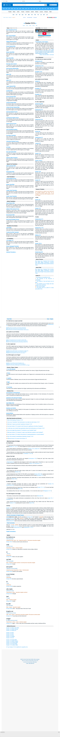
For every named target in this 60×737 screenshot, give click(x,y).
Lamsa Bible (8, 227)
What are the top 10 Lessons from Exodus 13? (17, 438)
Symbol (48, 263)
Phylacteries (46, 262)
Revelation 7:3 (38, 88)
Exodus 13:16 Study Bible (11, 639)
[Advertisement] (31, 310)
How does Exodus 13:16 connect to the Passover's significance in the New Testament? (25, 426)
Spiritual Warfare (9, 413)
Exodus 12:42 (38, 171)
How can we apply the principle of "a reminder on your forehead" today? (21, 430)
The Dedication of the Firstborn (41, 41)
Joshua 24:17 (38, 143)
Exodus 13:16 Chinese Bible (12, 642)
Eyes (42, 261)
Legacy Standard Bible (11, 86)
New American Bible (10, 214)
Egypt (39, 261)
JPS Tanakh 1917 (9, 240)
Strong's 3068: (9, 608)
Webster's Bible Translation (12, 157)
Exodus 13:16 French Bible (11, 643)
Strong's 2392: (9, 593)
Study (30, 25)
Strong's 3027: (9, 564)
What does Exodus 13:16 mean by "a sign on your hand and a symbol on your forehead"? (25, 432)
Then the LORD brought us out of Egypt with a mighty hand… (17, 350)
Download (51, 54)
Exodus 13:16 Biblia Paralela (12, 641)
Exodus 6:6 (51, 483)
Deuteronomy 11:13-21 (28, 527)
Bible (4, 17)
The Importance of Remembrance (13, 392)
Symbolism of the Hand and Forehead (14, 397)
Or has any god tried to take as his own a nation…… (16, 352)
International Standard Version (12, 141)
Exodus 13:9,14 (38, 243)
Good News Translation (11, 135)
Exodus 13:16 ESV (10, 635)
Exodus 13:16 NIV (10, 632)
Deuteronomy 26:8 (39, 103)
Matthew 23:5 (38, 235)
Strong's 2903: (9, 571)
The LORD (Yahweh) (11, 369)
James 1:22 (31, 463)
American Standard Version (11, 111)
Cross (27, 25)
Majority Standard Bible (11, 165)
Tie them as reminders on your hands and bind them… (16, 327)
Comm (33, 25)
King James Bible (10, 58)
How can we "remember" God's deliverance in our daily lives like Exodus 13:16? (23, 422)
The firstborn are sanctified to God (43, 277)
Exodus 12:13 (38, 208)
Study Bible (9, 319)
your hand (46, 50)
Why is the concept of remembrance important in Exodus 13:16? (20, 436)
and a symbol (51, 50)
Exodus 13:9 (37, 180)
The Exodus (9, 387)
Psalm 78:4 (31, 502)
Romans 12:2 (17, 471)
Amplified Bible (9, 90)
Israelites (9, 378)
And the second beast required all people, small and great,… (17, 329)
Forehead (45, 261)
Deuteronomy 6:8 (38, 61)
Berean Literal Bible (10, 52)
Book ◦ (48, 319)
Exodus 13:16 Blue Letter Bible (12, 627)
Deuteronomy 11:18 (39, 65)
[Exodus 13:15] (1, 329)
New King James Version (11, 63)
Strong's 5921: (9, 556)
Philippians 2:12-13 (47, 490)
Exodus (7, 17)
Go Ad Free (2, 732)
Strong (45, 263)
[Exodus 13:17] (58, 329)
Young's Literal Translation (11, 190)
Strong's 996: (9, 578)
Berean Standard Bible (10, 46)
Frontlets (52, 261)
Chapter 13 (10, 17)
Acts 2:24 (20, 488)
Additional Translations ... (11, 252)
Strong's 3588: (9, 586)
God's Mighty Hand (10, 403)
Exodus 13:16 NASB (10, 636)
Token (36, 265)
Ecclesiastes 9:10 (32, 458)
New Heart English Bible (11, 151)
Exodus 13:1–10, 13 (13, 446)
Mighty (42, 262)
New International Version (11, 29)
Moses (8, 373)
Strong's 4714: (9, 623)
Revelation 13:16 (38, 71)
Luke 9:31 (50, 498)
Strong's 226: (9, 549)
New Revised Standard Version (12, 219)
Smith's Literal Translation (11, 196)
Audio (24, 25)
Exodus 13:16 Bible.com (11, 630)
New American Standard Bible (12, 68)
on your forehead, (38, 52)
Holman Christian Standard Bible (12, 107)
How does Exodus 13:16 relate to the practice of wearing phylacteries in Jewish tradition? (25, 434)
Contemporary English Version (12, 117)
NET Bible (8, 147)
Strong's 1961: (9, 541)
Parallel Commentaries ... (11, 531)
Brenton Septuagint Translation (12, 246)
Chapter (51, 319)
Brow (36, 261)
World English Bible (10, 171)
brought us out (41, 53)
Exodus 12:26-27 (38, 160)
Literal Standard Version (11, 178)
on (42, 50)
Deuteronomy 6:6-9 (10, 520)
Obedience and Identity (11, 408)
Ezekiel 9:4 (37, 81)
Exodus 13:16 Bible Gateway (12, 629)
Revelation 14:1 (38, 94)
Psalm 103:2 (14, 478)
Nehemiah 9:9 (40, 495)
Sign (39, 263)
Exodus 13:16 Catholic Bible (12, 645)
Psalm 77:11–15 (41, 487)
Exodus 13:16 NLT (10, 633)
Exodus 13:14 (12, 502)
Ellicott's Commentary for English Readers (15, 515)
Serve (36, 263)
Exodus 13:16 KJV (10, 637)
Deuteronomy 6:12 (39, 137)
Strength (41, 263)
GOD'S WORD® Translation (11, 129)
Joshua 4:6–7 (37, 448)
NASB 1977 (8, 80)
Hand (36, 262)
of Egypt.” (46, 53)
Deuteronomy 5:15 (39, 109)
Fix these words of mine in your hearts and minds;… (16, 328)
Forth (48, 261)
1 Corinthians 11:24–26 (28, 453)
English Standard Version (11, 41)
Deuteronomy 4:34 (39, 119)
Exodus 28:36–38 (38, 474)
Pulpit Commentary (11, 523)
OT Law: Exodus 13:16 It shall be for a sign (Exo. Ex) (17, 647)
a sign (40, 50)
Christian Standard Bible (11, 102)
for (43, 52)
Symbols (52, 263)
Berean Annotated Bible (11, 96)
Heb (36, 25)
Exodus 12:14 (38, 153)
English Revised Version (11, 123)
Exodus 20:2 (37, 131)
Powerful (52, 262)
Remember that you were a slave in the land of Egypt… (16, 351)
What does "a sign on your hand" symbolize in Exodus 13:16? (19, 424)
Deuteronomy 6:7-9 (39, 219)
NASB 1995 (8, 74)
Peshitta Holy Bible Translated (12, 232)
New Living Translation (11, 35)
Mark (39, 262)
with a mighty (47, 52)
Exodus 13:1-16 (14, 526)
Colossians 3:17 (38, 463)
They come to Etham (40, 286)
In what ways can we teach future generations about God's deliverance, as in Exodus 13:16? (26, 428)
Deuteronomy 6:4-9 (18, 527)
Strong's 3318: (9, 616)
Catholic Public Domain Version (12, 209)
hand (51, 52)
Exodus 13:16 (9, 507)
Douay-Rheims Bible (10, 203)
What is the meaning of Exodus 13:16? (15, 420)
